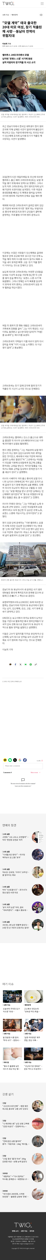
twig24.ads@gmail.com (27, 1244)
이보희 (4, 43)
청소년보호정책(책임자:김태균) (20, 1239)
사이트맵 (31, 1239)
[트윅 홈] (8, 3)
